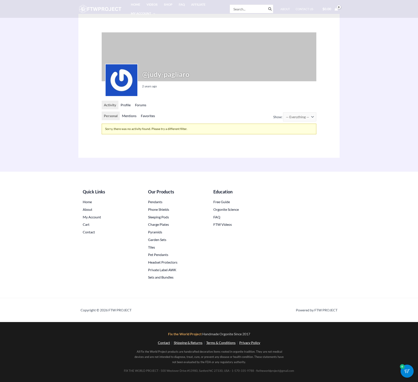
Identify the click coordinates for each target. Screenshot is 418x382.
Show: (277, 117)
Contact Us (304, 9)
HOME (135, 4)
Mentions (129, 116)
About (285, 9)
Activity (110, 105)
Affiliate (198, 4)
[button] (153, 13)
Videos (152, 4)
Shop (168, 4)
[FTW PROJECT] (100, 8)
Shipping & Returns (188, 342)
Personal (111, 116)
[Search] (270, 9)
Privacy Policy (249, 342)
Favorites (148, 116)
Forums (140, 105)
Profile (126, 105)
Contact (164, 342)
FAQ (182, 4)
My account (141, 13)
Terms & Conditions (221, 342)
